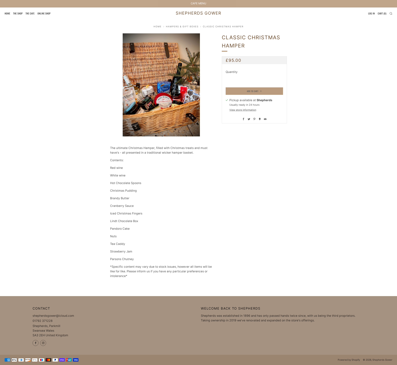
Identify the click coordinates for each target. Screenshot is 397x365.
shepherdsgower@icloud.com (53, 316)
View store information (242, 109)
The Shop (18, 13)
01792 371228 (43, 321)
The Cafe (30, 13)
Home (7, 13)
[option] (161, 84)
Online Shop (44, 13)
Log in (371, 13)
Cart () (382, 13)
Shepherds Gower (198, 13)
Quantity (232, 72)
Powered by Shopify (349, 359)
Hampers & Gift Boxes (182, 26)
